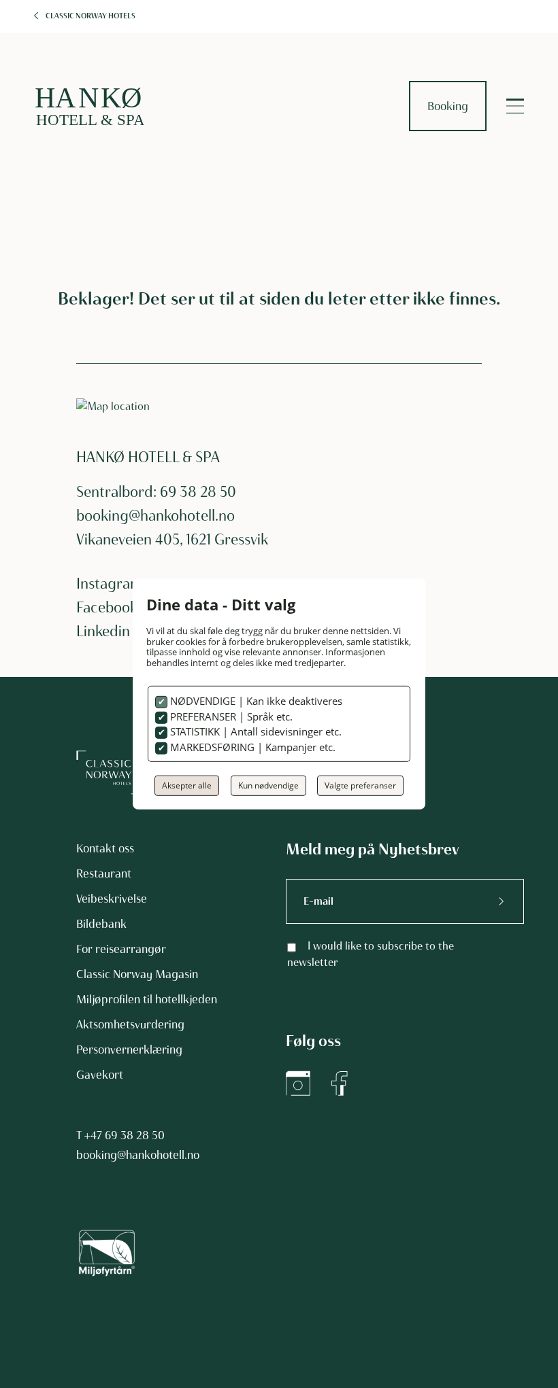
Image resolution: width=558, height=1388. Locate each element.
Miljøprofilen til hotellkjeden (146, 999)
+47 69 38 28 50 (124, 1135)
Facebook (106, 607)
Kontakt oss (105, 848)
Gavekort (99, 1074)
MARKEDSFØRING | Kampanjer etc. (251, 747)
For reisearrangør (121, 949)
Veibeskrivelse (111, 898)
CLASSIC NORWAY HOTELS (90, 16)
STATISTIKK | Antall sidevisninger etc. (254, 731)
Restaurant (103, 873)
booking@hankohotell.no (155, 515)
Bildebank (101, 924)
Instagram (109, 583)
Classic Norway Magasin (137, 974)
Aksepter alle (187, 785)
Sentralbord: (118, 492)
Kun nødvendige (268, 785)
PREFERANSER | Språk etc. (230, 716)
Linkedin (103, 631)
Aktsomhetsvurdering (130, 1024)
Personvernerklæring (129, 1049)
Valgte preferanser (360, 785)
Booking (447, 106)
